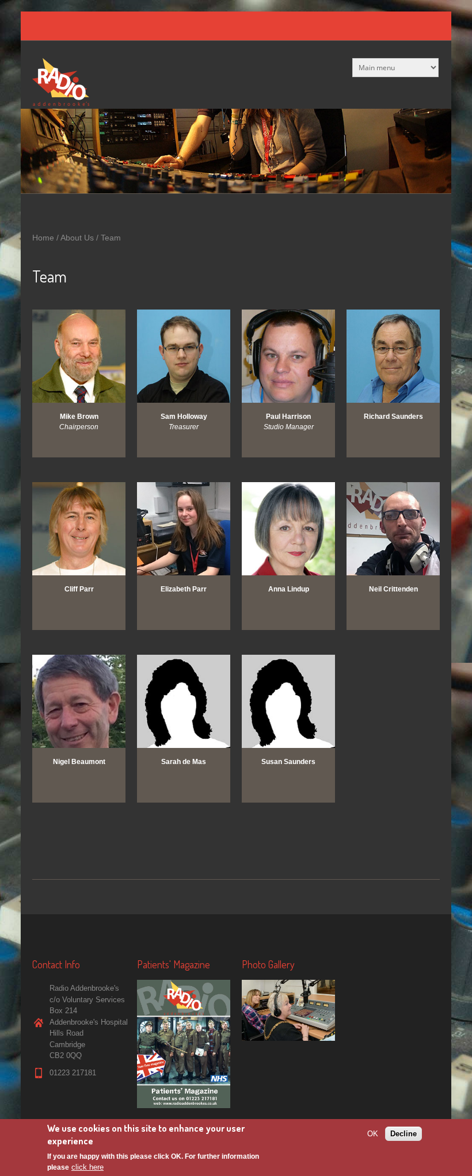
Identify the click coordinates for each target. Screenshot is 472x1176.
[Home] (60, 103)
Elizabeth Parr (184, 589)
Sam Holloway (184, 417)
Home (43, 237)
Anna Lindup (288, 589)
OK (372, 1133)
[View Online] (183, 1105)
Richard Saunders (393, 417)
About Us (77, 237)
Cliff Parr (79, 589)
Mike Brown (79, 417)
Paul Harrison (288, 417)
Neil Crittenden (393, 589)
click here (87, 1167)
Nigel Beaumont (79, 762)
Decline (403, 1133)
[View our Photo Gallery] (288, 1038)
